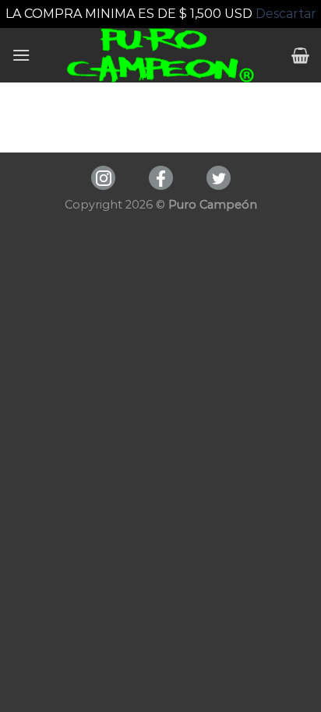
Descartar (286, 13)
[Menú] (21, 55)
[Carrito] (300, 55)
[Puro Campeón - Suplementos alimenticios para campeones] (161, 55)
